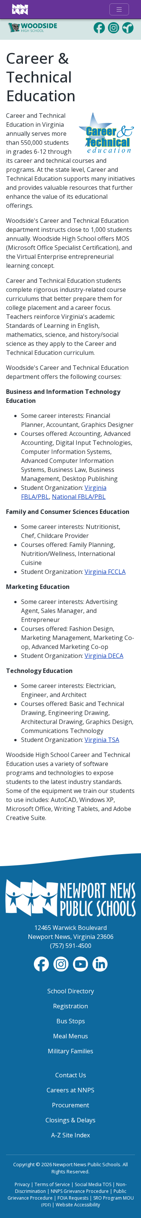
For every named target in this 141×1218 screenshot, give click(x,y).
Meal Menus (70, 1036)
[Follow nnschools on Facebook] (42, 963)
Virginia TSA (102, 740)
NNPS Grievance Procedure (80, 1191)
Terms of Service (52, 1184)
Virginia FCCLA (105, 572)
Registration (70, 1006)
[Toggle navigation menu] (119, 9)
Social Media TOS (93, 1184)
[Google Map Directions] (127, 27)
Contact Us (70, 1075)
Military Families (70, 1051)
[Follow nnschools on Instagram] (61, 963)
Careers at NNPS (70, 1090)
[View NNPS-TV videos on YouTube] (81, 963)
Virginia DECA (104, 656)
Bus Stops (70, 1021)
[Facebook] (99, 27)
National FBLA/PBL (79, 497)
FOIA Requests (73, 1198)
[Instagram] (113, 27)
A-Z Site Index (70, 1135)
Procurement (70, 1105)
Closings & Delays (70, 1120)
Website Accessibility (78, 1204)
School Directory (70, 991)
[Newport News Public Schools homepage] (20, 9)
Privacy (22, 1184)
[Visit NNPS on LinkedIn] (100, 963)
